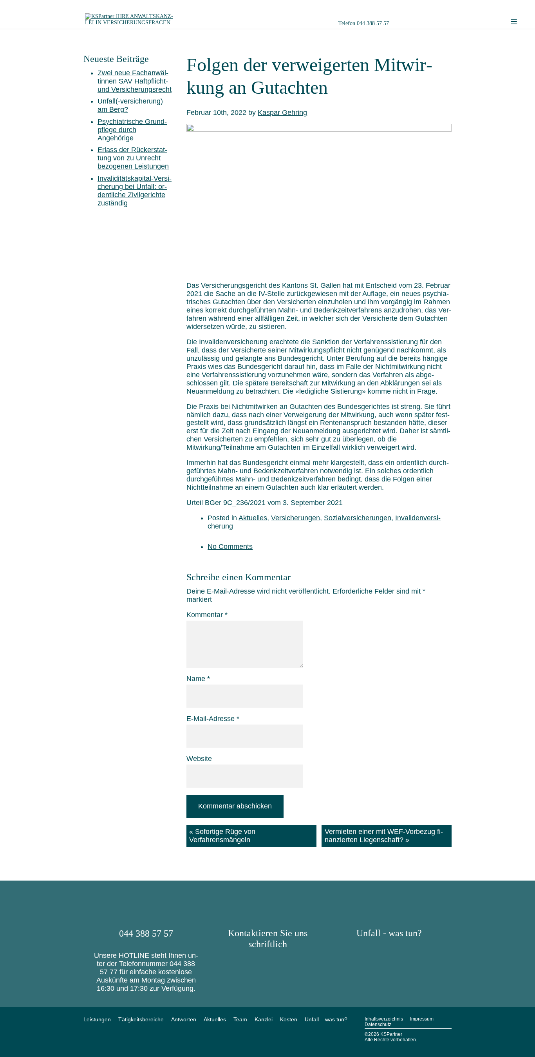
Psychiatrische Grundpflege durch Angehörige (132, 130)
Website (199, 759)
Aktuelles (253, 518)
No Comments (230, 546)
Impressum (422, 1019)
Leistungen (97, 1019)
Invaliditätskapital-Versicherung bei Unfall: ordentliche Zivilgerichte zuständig (135, 190)
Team (240, 1019)
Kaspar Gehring (282, 112)
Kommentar (207, 615)
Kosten (288, 1019)
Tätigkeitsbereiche (141, 1019)
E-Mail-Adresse (212, 719)
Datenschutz (378, 1024)
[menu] (513, 22)
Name (198, 679)
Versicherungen (295, 518)
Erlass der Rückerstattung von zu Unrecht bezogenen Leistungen (133, 158)
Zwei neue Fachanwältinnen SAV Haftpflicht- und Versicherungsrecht (135, 81)
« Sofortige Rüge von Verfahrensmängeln (222, 836)
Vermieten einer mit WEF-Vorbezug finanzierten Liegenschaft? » (384, 836)
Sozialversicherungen (357, 518)
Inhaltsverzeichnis (384, 1019)
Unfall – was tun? (326, 1019)
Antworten (183, 1019)
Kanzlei (264, 1019)
